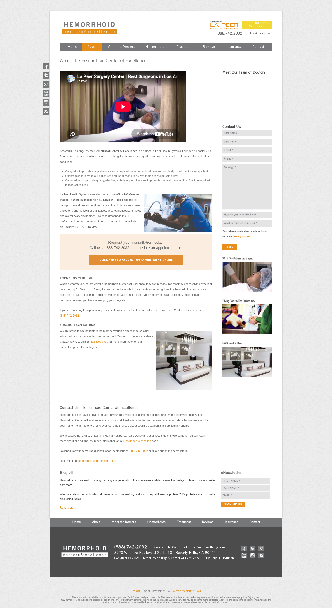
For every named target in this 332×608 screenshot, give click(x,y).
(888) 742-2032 (69, 315)
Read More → (68, 507)
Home (72, 47)
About (92, 47)
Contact (258, 47)
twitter (252, 548)
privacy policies (241, 237)
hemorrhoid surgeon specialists (97, 460)
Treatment (185, 47)
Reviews (209, 47)
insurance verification (138, 441)
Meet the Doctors (121, 47)
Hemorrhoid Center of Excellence (89, 27)
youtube (244, 555)
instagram (252, 555)
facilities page (99, 341)
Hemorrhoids (156, 47)
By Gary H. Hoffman (220, 558)
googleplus (261, 548)
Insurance (234, 47)
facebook (244, 548)
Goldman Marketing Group (186, 591)
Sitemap (135, 591)
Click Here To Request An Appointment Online (136, 260)
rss (261, 555)
